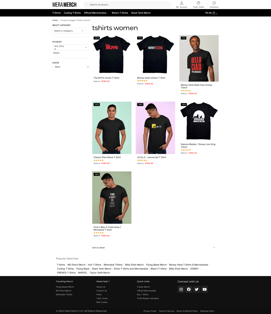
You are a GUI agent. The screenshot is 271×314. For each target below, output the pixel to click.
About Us (100, 287)
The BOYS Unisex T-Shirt (106, 77)
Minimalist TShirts (113, 264)
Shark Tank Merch (101, 268)
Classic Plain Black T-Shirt (107, 157)
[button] (212, 12)
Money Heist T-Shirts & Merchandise (188, 264)
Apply (56, 52)
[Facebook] (188, 289)
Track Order (102, 298)
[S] (68, 49)
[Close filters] (90, 25)
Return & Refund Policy (187, 311)
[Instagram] (181, 289)
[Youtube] (204, 289)
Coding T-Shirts (65, 268)
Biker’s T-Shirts (159, 268)
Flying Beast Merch (156, 264)
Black (57, 67)
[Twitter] (196, 289)
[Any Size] (68, 46)
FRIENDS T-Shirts (66, 272)
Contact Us (101, 290)
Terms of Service (166, 311)
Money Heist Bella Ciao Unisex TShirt (196, 86)
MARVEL (82, 272)
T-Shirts (61, 264)
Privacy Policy (150, 311)
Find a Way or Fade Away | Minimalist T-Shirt (107, 228)
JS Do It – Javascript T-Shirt (151, 157)
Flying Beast (82, 268)
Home (55, 20)
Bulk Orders (101, 302)
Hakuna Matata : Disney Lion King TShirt (198, 145)
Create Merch (143, 287)
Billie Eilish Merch (134, 264)
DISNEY (194, 268)
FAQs (98, 294)
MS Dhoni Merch (76, 264)
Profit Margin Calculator (148, 298)
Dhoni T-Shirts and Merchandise (131, 268)
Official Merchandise (146, 290)
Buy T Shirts (142, 294)
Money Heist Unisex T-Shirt (151, 77)
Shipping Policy (207, 311)
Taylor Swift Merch (100, 272)
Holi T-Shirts (94, 264)
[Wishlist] (127, 39)
